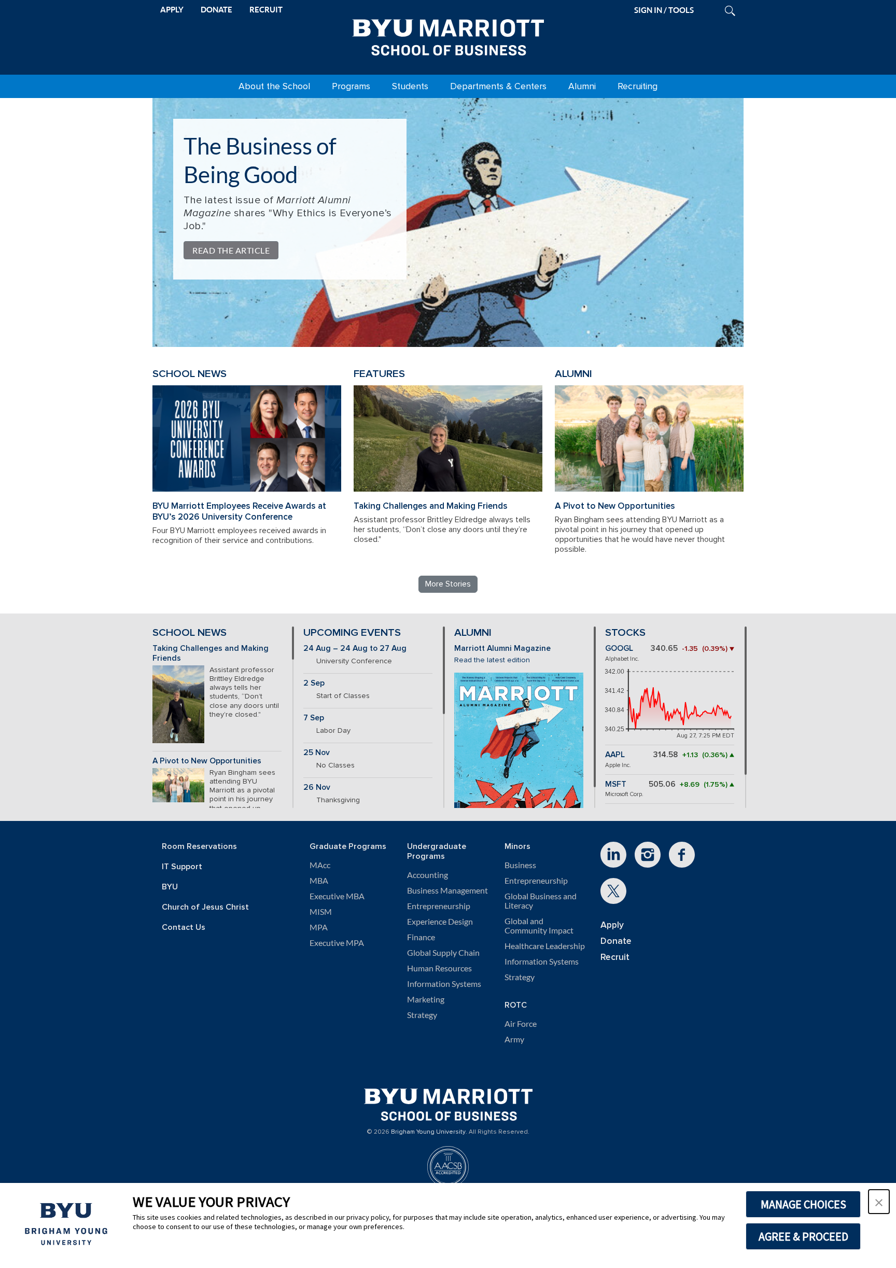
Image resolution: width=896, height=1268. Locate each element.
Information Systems (444, 983)
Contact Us (183, 927)
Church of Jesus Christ (205, 907)
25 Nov (316, 753)
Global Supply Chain (443, 952)
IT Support (182, 867)
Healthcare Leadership (545, 946)
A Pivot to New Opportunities (615, 505)
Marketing (425, 999)
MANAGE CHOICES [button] (803, 1204)
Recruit (614, 957)
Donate (616, 941)
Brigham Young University (428, 1132)
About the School (274, 86)
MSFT (615, 784)
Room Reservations (199, 847)
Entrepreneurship (438, 906)
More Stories (448, 584)
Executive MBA (337, 896)
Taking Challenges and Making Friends (431, 505)
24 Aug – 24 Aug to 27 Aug (355, 648)
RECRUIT (266, 10)
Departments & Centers (498, 86)
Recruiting (637, 86)
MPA (319, 927)
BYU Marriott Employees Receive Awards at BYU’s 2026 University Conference (239, 511)
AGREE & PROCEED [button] (803, 1236)
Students (410, 86)
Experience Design (440, 921)
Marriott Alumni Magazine (502, 648)
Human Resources (439, 968)
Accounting (427, 875)
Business (520, 865)
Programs (351, 86)
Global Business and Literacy (541, 900)
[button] (879, 1202)
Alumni (582, 86)
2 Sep (314, 683)
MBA (319, 880)
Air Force (521, 1023)
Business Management (447, 890)
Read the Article (231, 250)
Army (514, 1039)
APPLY (172, 10)
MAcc (320, 865)
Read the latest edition (492, 660)
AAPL (615, 755)
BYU (170, 887)
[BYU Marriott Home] (448, 35)
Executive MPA (337, 942)
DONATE (216, 10)
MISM (321, 911)
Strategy (422, 1015)
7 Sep (313, 718)
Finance (421, 937)
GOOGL (619, 648)
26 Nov (316, 787)
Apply (612, 924)
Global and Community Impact (539, 925)
